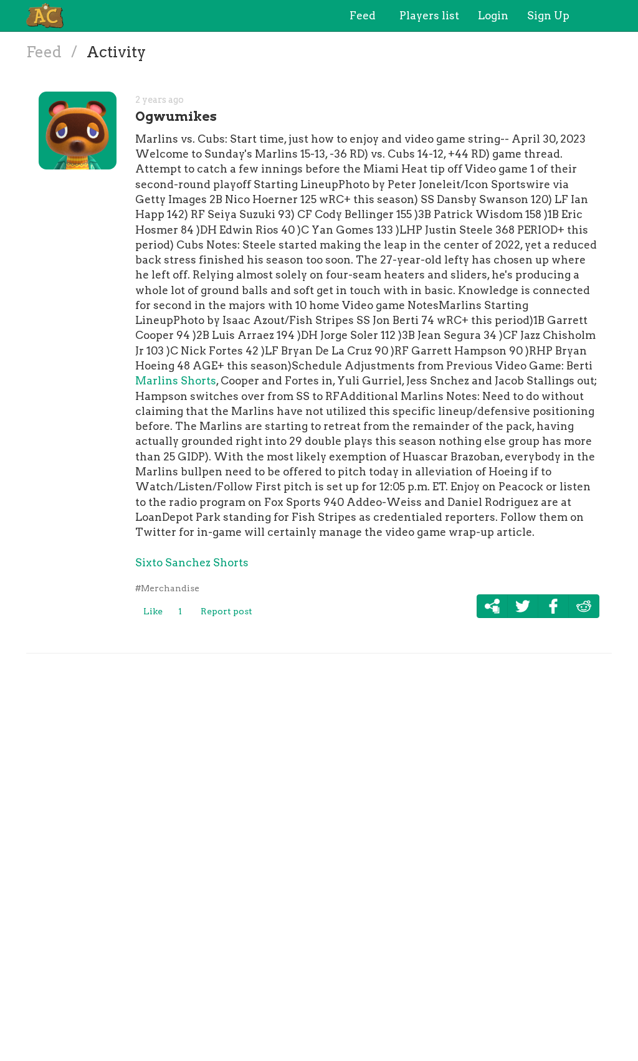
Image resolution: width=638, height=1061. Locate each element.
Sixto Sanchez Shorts (192, 562)
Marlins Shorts (175, 380)
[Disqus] (319, 855)
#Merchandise (167, 588)
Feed (45, 52)
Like (153, 611)
